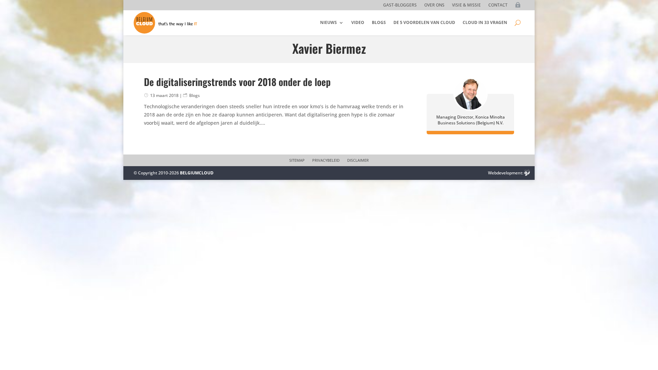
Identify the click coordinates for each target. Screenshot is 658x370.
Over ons (434, 5)
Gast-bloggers (400, 5)
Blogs (379, 22)
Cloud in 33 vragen (485, 22)
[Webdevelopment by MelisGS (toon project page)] (527, 173)
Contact (498, 5)
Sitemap (297, 160)
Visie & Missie (466, 5)
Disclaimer (358, 160)
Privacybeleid (326, 160)
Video (357, 22)
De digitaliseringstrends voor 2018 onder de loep (237, 82)
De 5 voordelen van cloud (424, 22)
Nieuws (328, 22)
